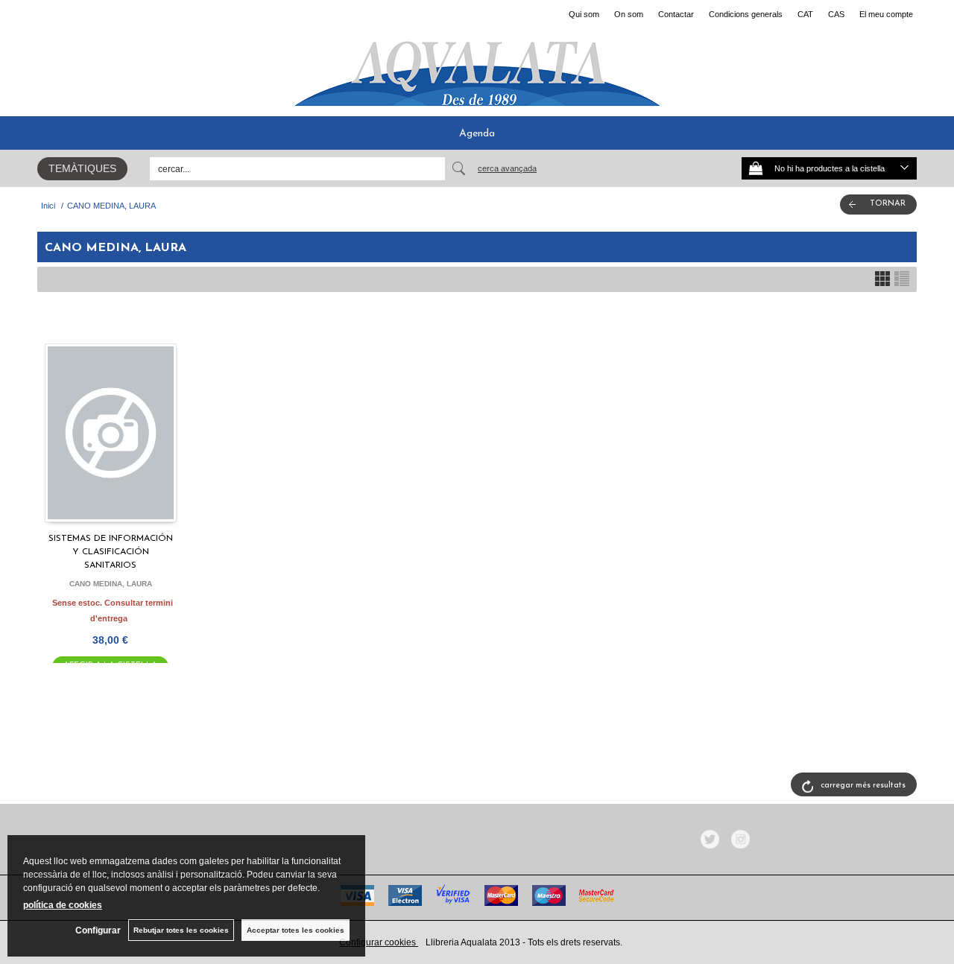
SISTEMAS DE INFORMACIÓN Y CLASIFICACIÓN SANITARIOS (110, 552)
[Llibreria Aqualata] (477, 68)
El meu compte (886, 14)
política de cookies (62, 905)
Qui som (584, 14)
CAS (836, 14)
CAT (805, 14)
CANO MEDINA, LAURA (110, 584)
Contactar (676, 14)
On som (628, 14)
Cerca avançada (507, 168)
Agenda (477, 133)
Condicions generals (746, 14)
